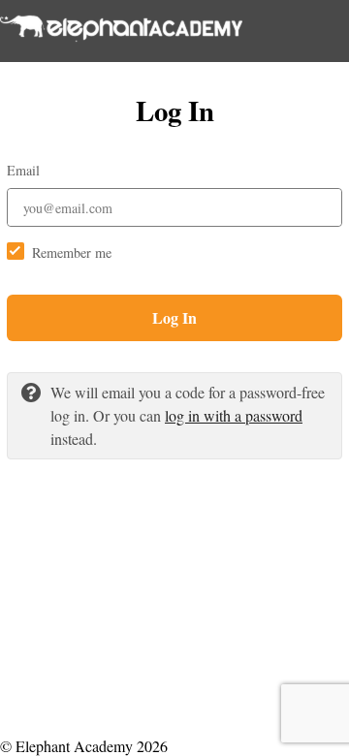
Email (23, 170)
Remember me (71, 252)
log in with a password (233, 415)
